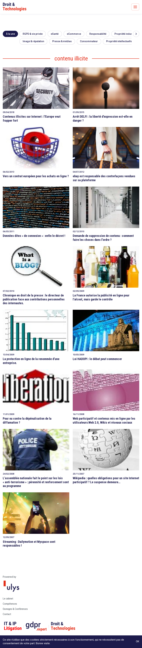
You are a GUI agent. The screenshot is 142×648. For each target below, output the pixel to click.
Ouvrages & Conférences (15, 609)
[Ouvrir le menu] (135, 6)
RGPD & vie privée (33, 33)
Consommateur (89, 41)
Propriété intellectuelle (119, 41)
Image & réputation (33, 41)
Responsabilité (97, 33)
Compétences (10, 603)
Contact (7, 614)
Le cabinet (8, 598)
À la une (10, 33)
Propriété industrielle (126, 33)
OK (137, 641)
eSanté (55, 33)
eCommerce (74, 33)
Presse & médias (62, 41)
